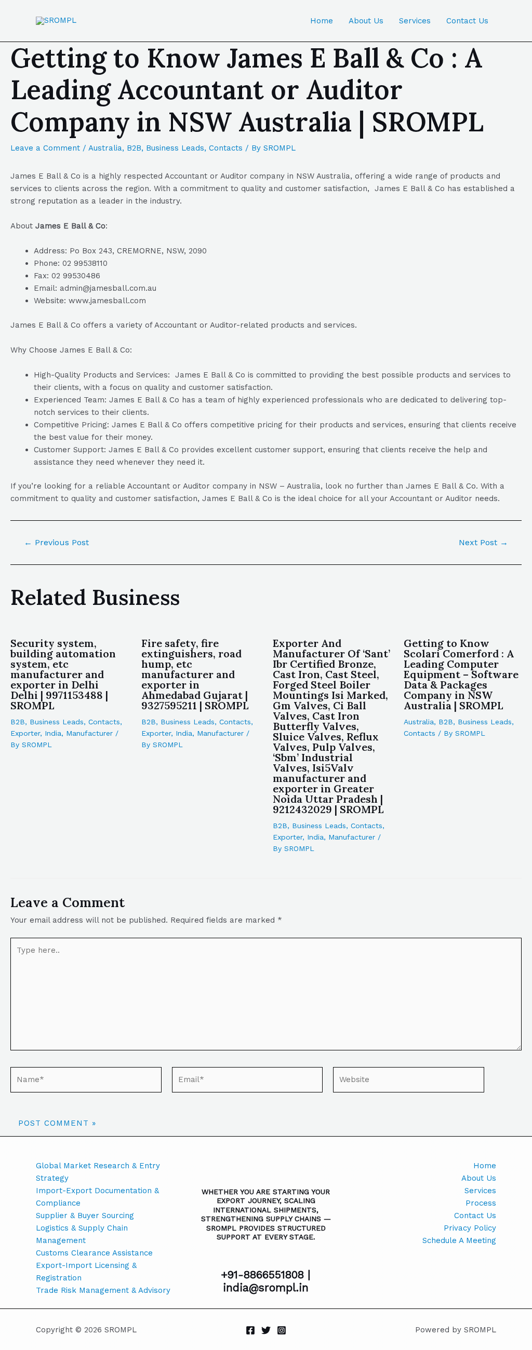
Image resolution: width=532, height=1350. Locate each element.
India (53, 733)
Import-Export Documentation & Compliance (97, 1197)
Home (321, 20)
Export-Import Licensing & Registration (86, 1271)
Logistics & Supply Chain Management (82, 1234)
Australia (105, 148)
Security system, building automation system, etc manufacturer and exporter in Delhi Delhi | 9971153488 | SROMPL (63, 674)
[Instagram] (281, 1330)
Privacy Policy (470, 1228)
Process (481, 1203)
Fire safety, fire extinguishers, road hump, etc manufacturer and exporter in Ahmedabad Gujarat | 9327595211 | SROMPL (195, 674)
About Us (366, 20)
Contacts (226, 148)
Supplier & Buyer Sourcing (85, 1215)
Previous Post (56, 542)
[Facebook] (250, 1330)
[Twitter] (266, 1330)
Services (415, 20)
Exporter (25, 733)
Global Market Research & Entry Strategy (98, 1172)
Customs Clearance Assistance (94, 1253)
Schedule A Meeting (459, 1240)
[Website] (408, 1081)
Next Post (483, 542)
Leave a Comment (45, 148)
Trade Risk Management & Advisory (103, 1290)
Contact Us (467, 20)
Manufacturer (89, 733)
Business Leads (175, 148)
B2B (134, 148)
